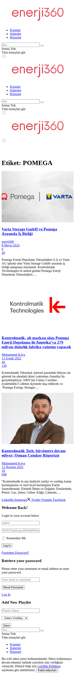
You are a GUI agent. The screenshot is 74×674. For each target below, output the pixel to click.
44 (3, 362)
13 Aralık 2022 (11, 358)
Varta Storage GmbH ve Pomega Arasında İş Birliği (29, 231)
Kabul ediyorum (47, 670)
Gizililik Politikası (49, 666)
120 (4, 365)
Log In (6, 594)
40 (3, 252)
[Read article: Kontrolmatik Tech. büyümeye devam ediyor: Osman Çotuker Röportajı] (37, 419)
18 (3, 470)
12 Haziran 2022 (12, 467)
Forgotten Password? (15, 552)
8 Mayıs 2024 (11, 245)
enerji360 (8, 241)
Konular (15, 30)
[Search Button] (42, 45)
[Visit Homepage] (37, 23)
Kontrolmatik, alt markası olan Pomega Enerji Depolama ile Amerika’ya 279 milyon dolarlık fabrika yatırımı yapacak (36, 342)
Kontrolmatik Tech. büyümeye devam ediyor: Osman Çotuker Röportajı (34, 453)
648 (4, 474)
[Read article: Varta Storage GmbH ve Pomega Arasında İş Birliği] (37, 197)
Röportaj (15, 37)
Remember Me (16, 538)
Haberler (15, 33)
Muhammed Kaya (13, 354)
